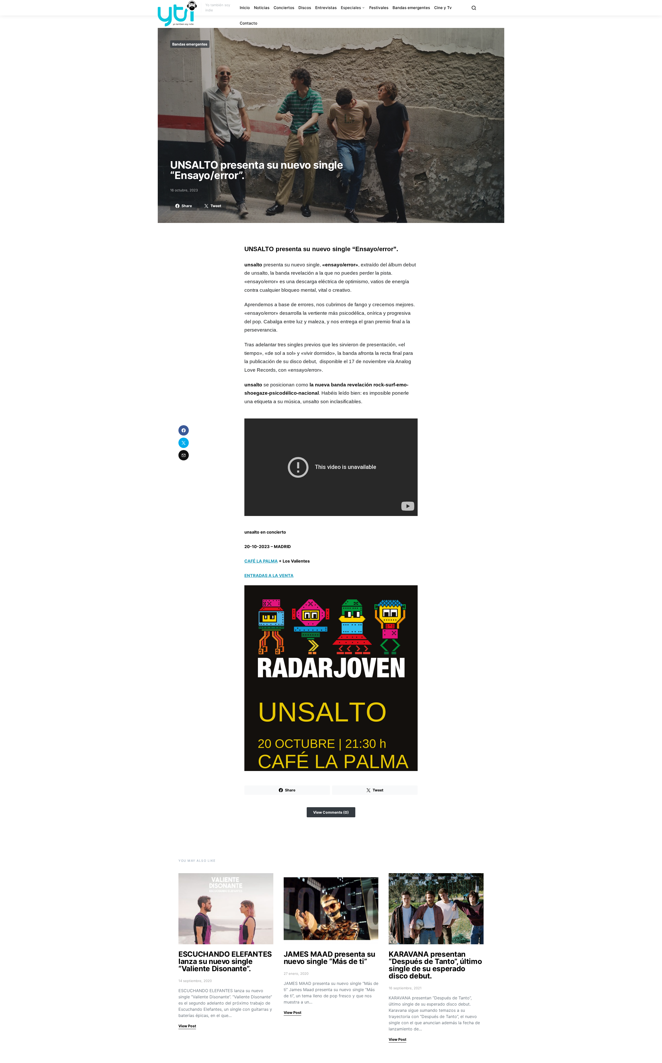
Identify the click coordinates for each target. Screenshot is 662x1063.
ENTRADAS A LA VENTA (269, 575)
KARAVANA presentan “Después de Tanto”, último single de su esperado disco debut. (435, 965)
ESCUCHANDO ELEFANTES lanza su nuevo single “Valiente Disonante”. (225, 961)
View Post (187, 1026)
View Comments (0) (331, 812)
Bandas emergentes (411, 7)
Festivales (378, 7)
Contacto (248, 23)
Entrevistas (326, 7)
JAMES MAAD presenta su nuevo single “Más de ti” (329, 958)
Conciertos (284, 7)
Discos (304, 7)
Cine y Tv (443, 7)
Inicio (245, 7)
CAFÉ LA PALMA (261, 561)
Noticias (261, 7)
